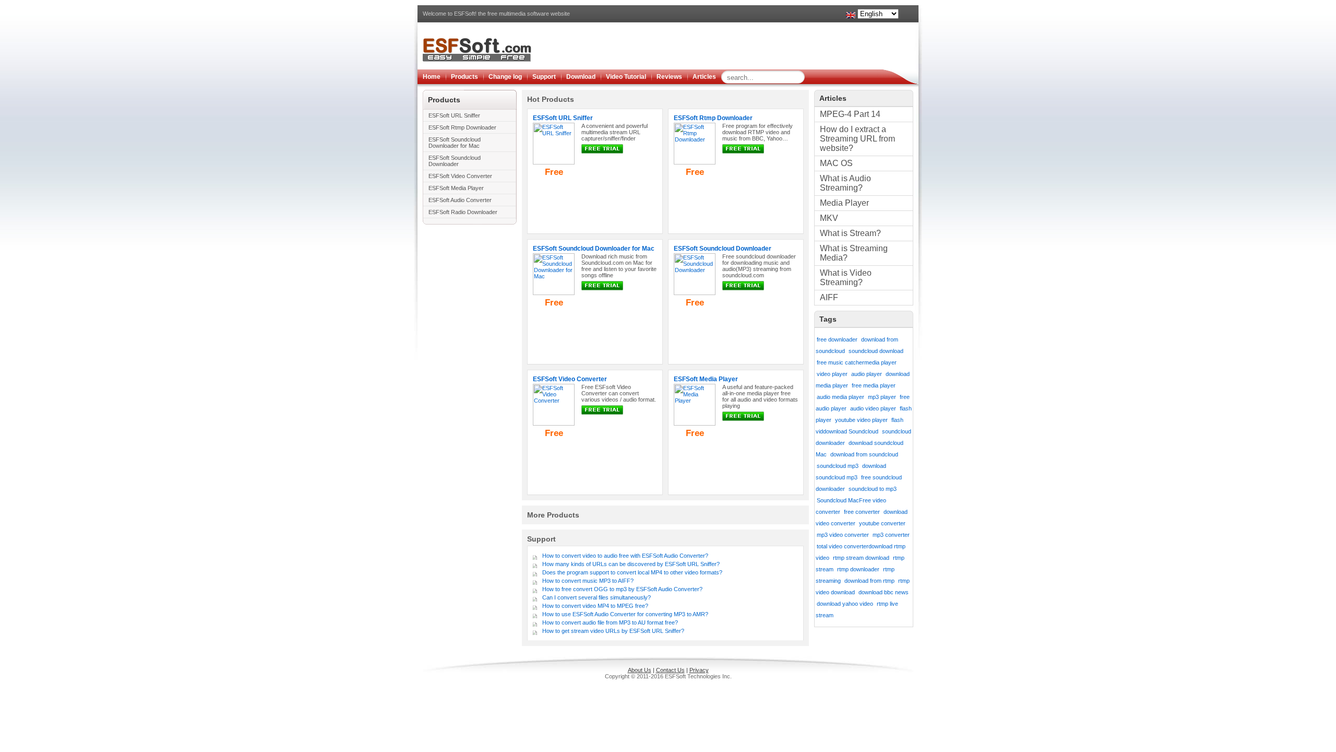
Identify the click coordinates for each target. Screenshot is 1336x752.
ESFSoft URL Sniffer (454, 115)
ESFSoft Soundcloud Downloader (454, 161)
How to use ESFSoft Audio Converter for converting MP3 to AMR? (625, 614)
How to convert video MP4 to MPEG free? (595, 606)
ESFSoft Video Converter (460, 176)
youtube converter (882, 523)
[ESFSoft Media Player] (694, 423)
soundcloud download (876, 351)
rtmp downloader (858, 569)
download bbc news (883, 592)
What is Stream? (850, 233)
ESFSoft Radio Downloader (462, 212)
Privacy (699, 670)
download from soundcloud (864, 454)
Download (580, 76)
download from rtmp (869, 581)
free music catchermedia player (857, 362)
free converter (862, 512)
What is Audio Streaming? (845, 183)
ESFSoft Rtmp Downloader (462, 127)
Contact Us (670, 670)
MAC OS (836, 163)
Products (464, 76)
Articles (704, 76)
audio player (866, 374)
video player (832, 374)
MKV (829, 218)
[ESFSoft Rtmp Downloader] (694, 162)
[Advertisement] (728, 45)
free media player (874, 385)
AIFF (829, 297)
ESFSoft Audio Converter (460, 200)
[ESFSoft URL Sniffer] (554, 162)
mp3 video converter (843, 535)
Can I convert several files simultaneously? (596, 597)
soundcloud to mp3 (873, 489)
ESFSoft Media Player (456, 188)
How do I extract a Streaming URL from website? (857, 138)
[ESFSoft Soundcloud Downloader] (694, 293)
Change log (505, 76)
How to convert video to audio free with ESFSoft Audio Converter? (625, 556)
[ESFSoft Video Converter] (554, 423)
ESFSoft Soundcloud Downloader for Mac (454, 142)
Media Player (844, 202)
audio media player (840, 397)
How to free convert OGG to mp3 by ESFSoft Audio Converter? (622, 589)
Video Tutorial (626, 76)
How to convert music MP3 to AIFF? (588, 581)
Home (431, 76)
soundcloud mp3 (837, 466)
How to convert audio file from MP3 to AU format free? (610, 622)
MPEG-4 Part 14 (850, 114)
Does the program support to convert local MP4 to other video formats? (632, 572)
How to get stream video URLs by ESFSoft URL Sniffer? (613, 631)
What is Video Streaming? (846, 277)
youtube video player (861, 420)
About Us (639, 670)
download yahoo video (845, 604)
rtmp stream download (861, 558)
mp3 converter (891, 535)
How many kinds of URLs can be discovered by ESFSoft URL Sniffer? (631, 564)
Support (544, 76)
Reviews (669, 76)
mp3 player (882, 397)
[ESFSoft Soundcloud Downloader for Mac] (554, 293)
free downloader (837, 339)
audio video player (873, 408)
